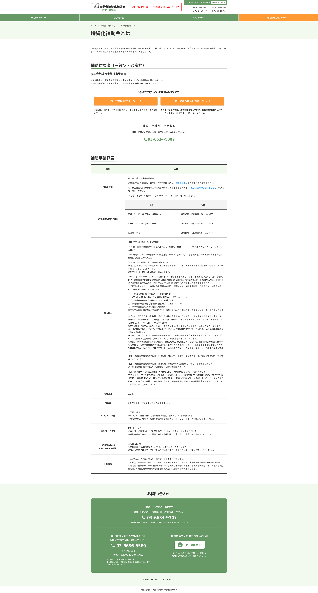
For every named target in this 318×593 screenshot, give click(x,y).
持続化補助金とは (150, 579)
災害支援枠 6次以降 (218, 11)
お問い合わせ (205, 2)
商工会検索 (181, 182)
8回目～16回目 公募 (219, 7)
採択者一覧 (119, 17)
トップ (93, 25)
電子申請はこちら (217, 2)
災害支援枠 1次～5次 (200, 11)
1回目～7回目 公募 (199, 7)
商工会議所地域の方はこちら (191, 101)
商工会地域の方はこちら (124, 101)
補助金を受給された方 (277, 17)
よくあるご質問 (193, 2)
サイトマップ (168, 579)
